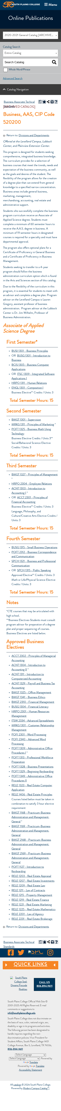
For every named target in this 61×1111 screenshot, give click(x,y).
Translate (33, 1062)
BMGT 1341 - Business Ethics (28, 697)
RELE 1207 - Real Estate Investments (33, 881)
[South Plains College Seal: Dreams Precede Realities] (18, 984)
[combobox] (30, 35)
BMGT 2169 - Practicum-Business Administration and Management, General (31, 858)
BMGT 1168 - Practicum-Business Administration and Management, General (31, 817)
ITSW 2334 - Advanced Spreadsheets (33, 720)
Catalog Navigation (18, 89)
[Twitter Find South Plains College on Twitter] (21, 953)
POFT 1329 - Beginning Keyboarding (33, 771)
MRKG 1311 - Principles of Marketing (33, 424)
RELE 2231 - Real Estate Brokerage (32, 919)
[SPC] (35, 953)
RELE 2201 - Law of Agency (28, 914)
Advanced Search (12, 78)
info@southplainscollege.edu (21, 1013)
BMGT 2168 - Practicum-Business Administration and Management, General (31, 844)
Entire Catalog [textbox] (13, 53)
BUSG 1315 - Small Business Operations (34, 547)
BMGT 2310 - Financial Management (33, 702)
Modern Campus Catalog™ (36, 1088)
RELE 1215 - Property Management (32, 895)
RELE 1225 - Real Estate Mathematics (33, 909)
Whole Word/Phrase (19, 69)
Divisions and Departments (34, 135)
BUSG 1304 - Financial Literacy (30, 707)
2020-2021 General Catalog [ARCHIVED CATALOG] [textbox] (31, 35)
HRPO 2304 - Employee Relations (32, 484)
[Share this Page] (48, 101)
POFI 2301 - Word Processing (29, 734)
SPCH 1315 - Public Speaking (34, 570)
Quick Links (25, 964)
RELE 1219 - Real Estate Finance (30, 900)
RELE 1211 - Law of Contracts (28, 890)
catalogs (17, 1085)
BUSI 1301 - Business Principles (30, 351)
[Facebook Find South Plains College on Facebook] (11, 953)
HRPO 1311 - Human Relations (29, 383)
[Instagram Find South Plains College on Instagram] (50, 953)
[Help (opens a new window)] (56, 101)
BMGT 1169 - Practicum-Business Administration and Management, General (31, 831)
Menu (50, 4)
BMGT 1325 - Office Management (31, 692)
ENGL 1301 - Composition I (27, 388)
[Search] (54, 62)
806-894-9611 (15, 1049)
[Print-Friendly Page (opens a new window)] (52, 101)
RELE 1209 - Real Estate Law (28, 885)
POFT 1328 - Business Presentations (32, 767)
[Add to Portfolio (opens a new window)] (44, 101)
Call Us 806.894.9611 (45, 984)
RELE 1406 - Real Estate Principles (32, 794)
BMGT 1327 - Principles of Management (35, 474)
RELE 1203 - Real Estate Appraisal (31, 876)
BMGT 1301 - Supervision (26, 420)
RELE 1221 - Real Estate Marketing (32, 904)
